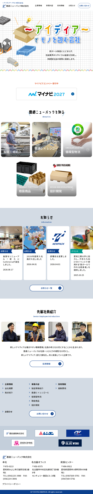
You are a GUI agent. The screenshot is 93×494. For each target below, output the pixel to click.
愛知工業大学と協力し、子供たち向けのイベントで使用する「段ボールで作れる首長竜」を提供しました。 (82, 263)
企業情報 (38, 5)
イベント (74, 251)
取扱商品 (35, 400)
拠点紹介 (9, 392)
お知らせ (72, 5)
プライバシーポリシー (11, 483)
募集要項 (62, 388)
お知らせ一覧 (46, 288)
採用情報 (60, 5)
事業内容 (49, 5)
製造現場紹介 (37, 388)
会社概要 (9, 388)
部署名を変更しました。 (58, 257)
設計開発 (35, 405)
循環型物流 (36, 396)
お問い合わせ (84, 5)
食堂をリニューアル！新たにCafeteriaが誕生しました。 (11, 260)
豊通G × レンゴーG (40, 392)
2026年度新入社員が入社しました (35, 257)
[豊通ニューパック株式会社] (15, 6)
